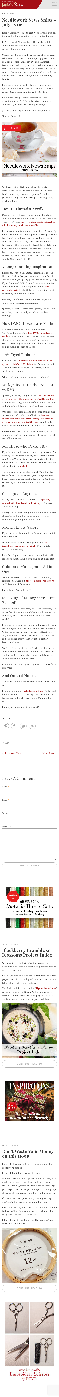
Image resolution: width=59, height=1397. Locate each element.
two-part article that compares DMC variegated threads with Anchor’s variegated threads (27, 418)
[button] (54, 3)
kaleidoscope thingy (34, 691)
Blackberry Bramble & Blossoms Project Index (27, 952)
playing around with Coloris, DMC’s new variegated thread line (28, 397)
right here (25, 466)
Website (5, 812)
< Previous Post (12, 753)
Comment (6, 826)
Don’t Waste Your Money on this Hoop (27, 1153)
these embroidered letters (40, 580)
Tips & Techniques (46, 988)
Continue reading (37, 1064)
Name (4, 786)
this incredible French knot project (24, 544)
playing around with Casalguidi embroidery (26, 501)
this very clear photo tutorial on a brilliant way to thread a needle (28, 223)
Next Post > (49, 753)
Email (4, 799)
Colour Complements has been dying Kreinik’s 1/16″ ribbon (27, 362)
